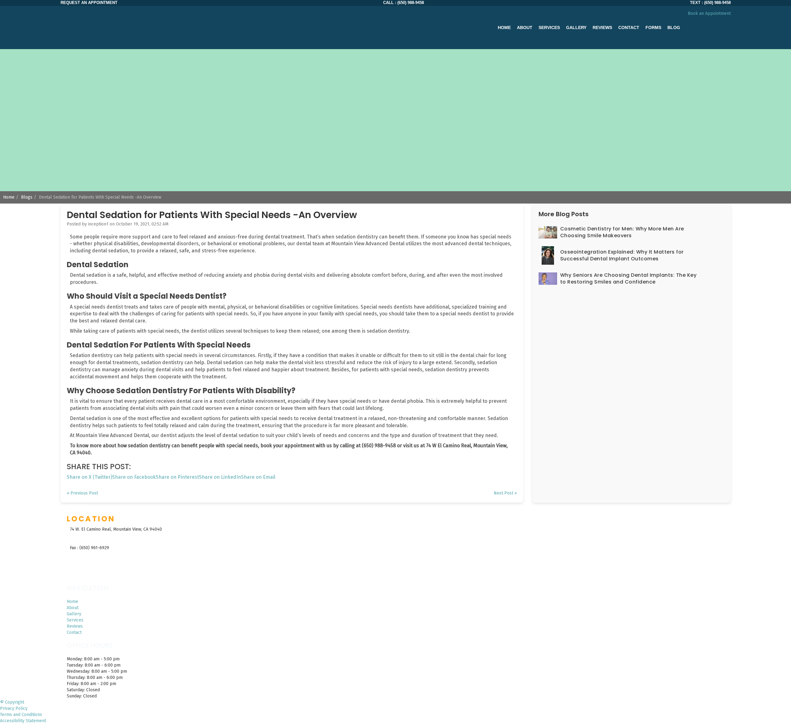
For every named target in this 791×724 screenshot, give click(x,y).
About (72, 607)
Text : (710, 2)
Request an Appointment (89, 2)
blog (673, 27)
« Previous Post (82, 493)
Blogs (26, 197)
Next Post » (505, 493)
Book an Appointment (709, 13)
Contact (628, 27)
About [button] (524, 27)
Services (75, 620)
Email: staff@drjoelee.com (96, 557)
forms (653, 27)
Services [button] (549, 27)
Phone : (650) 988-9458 (93, 538)
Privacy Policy (13, 708)
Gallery (576, 27)
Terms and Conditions (21, 714)
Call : (403, 2)
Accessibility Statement (23, 720)
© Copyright (12, 702)
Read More (77, 505)
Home (504, 27)
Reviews (602, 27)
